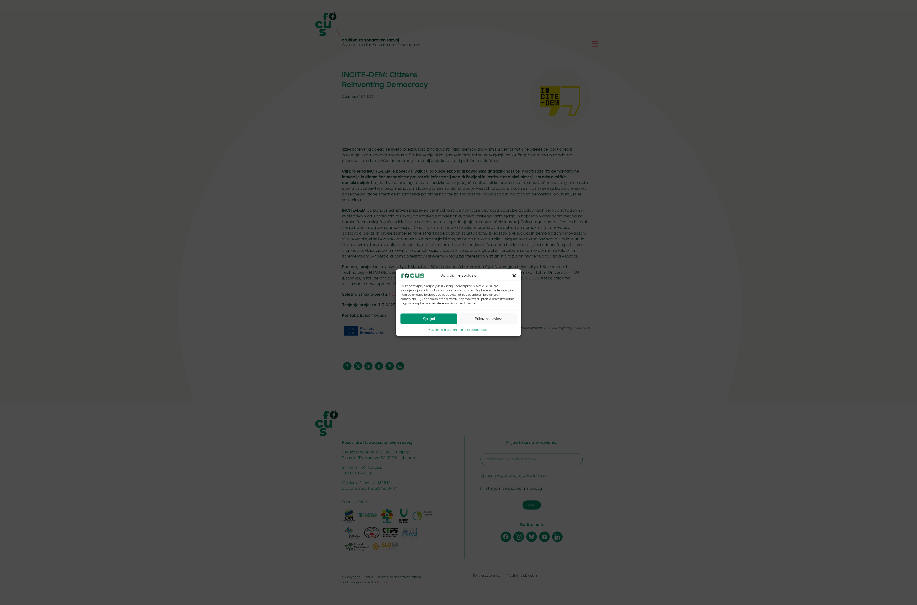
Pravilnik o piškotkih (442, 329)
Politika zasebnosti (473, 329)
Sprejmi (429, 319)
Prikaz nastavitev (488, 319)
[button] (514, 275)
